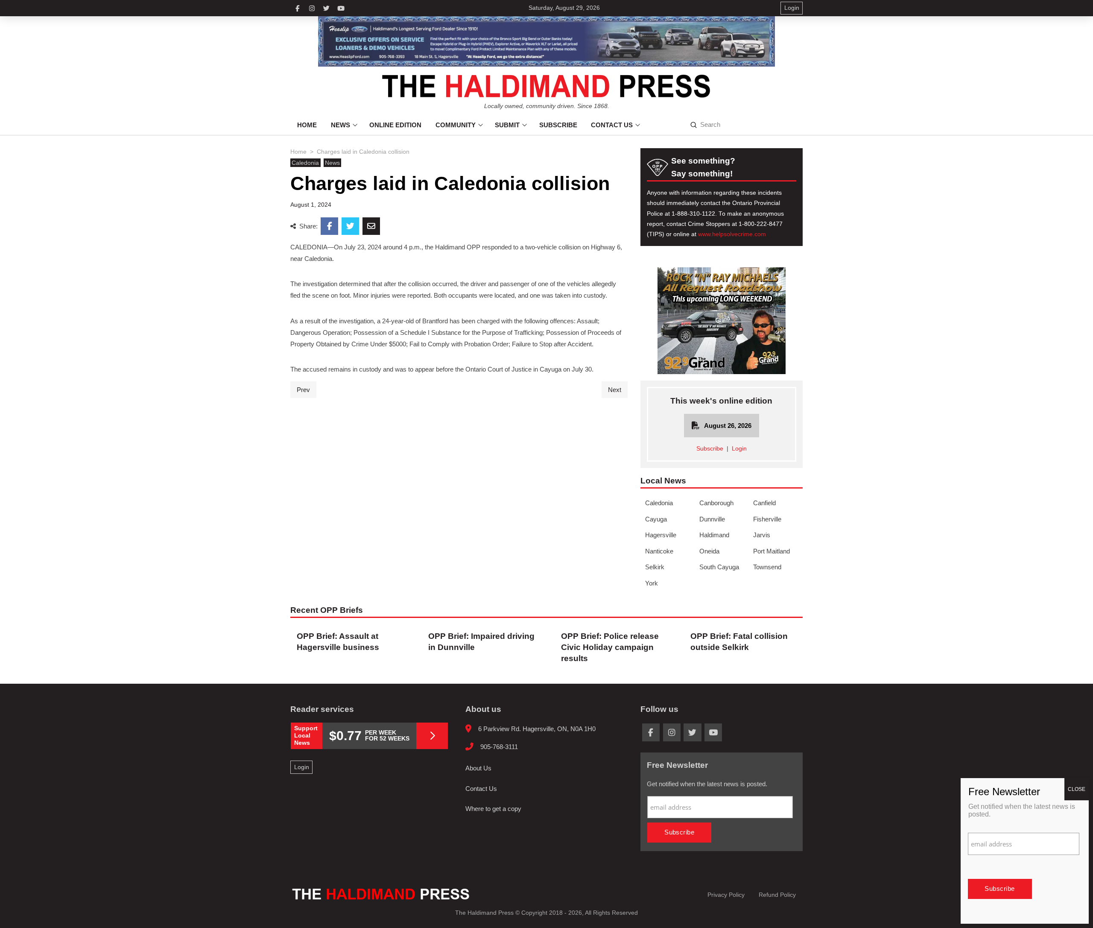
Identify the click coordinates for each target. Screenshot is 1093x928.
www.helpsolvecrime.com (732, 234)
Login (739, 448)
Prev (303, 389)
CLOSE (1076, 789)
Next (614, 389)
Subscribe (709, 448)
